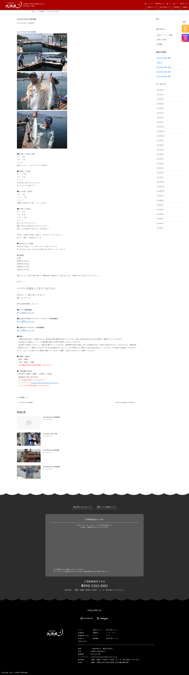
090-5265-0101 (96, 585)
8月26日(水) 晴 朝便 (164, 58)
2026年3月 (160, 113)
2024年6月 (160, 209)
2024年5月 (160, 214)
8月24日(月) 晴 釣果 (164, 67)
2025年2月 (160, 173)
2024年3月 (160, 223)
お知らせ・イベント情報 (164, 35)
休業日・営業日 (162, 40)
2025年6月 (160, 154)
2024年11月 (160, 186)
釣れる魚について (112, 630)
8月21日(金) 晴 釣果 (164, 76)
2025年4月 (160, 163)
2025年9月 (160, 140)
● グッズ (169, 3)
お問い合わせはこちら (84, 507)
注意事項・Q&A (83, 636)
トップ (80, 630)
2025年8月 (160, 145)
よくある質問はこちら (108, 507)
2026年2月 (160, 117)
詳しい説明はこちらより (26, 312)
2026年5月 (160, 104)
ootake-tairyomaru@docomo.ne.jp (44, 383)
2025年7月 (160, 150)
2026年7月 (160, 94)
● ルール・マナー (149, 3)
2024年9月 (160, 196)
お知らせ (159, 62)
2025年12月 (160, 127)
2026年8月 (160, 90)
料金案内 (81, 633)
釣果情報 (31, 23)
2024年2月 (160, 228)
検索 (157, 19)
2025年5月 (160, 159)
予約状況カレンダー (112, 638)
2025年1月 (160, 177)
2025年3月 (160, 168)
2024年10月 (160, 191)
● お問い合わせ (184, 3)
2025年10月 (160, 136)
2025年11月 (160, 131)
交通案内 (95, 633)
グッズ (94, 636)
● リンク (176, 3)
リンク (108, 636)
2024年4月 (160, 219)
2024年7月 (160, 205)
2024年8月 (160, 200)
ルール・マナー (111, 633)
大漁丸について (97, 630)
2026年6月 (160, 99)
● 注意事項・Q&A (160, 3)
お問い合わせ (82, 641)
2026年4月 (160, 108)
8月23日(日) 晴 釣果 (164, 72)
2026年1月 (160, 122)
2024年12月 (160, 182)
